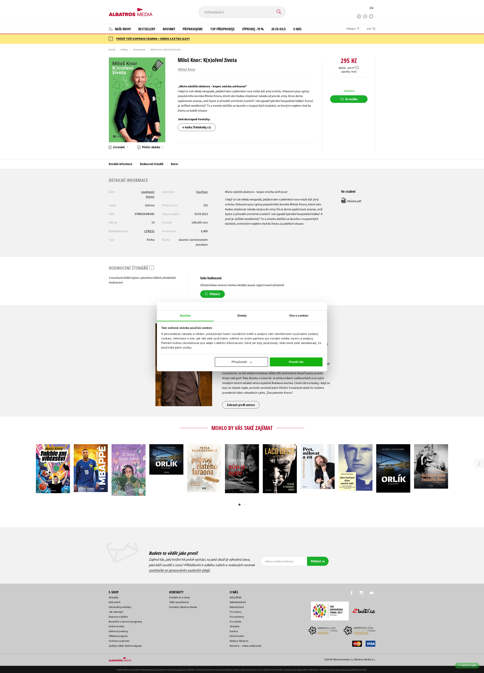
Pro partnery (237, 616)
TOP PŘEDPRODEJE (222, 29)
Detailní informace (120, 164)
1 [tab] (239, 505)
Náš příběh (235, 597)
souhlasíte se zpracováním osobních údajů (179, 570)
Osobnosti (139, 49)
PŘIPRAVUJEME (193, 29)
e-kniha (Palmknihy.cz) (196, 127)
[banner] (131, 9)
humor (150, 196)
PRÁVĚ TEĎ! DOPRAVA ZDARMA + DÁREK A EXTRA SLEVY (153, 38)
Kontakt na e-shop (179, 597)
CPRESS (149, 231)
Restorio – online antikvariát (245, 645)
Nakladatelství (238, 602)
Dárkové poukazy (118, 631)
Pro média (235, 621)
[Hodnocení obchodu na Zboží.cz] (362, 610)
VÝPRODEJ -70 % (253, 29)
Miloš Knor (186, 69)
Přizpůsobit (239, 361)
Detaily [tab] (242, 315)
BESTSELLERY (146, 29)
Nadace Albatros (239, 641)
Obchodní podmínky (120, 607)
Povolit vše (296, 361)
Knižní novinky (116, 626)
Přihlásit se (318, 561)
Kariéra (234, 631)
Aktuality (114, 597)
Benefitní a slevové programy (125, 621)
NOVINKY (169, 29)
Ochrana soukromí (119, 641)
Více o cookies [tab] (298, 315)
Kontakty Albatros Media (183, 607)
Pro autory (236, 611)
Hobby (124, 49)
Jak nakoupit (116, 611)
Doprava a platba (118, 616)
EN (371, 8)
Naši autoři (114, 602)
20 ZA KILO (278, 29)
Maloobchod (237, 607)
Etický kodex (237, 636)
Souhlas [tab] (185, 315)
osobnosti (147, 192)
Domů (112, 49)
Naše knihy (122, 29)
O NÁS (297, 29)
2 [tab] (245, 505)
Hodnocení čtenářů (151, 164)
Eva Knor (202, 192)
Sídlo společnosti (179, 602)
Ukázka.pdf (351, 201)
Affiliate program (118, 636)
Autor (174, 164)
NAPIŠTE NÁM (469, 665)
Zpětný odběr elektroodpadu (125, 645)
